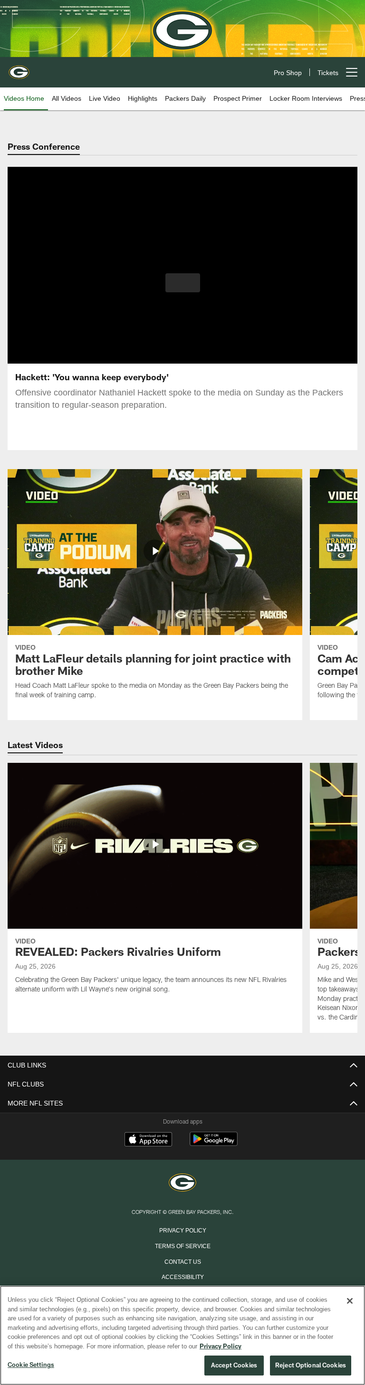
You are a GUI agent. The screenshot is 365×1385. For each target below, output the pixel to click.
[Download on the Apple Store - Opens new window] (148, 1140)
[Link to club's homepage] (19, 68)
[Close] (349, 1301)
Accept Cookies (234, 1365)
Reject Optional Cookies (310, 1365)
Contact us (182, 1261)
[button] (182, 282)
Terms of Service (182, 1245)
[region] (182, 1335)
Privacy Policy (182, 1229)
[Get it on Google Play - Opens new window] (213, 1143)
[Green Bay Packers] (182, 1183)
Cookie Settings (31, 1365)
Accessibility (182, 1276)
